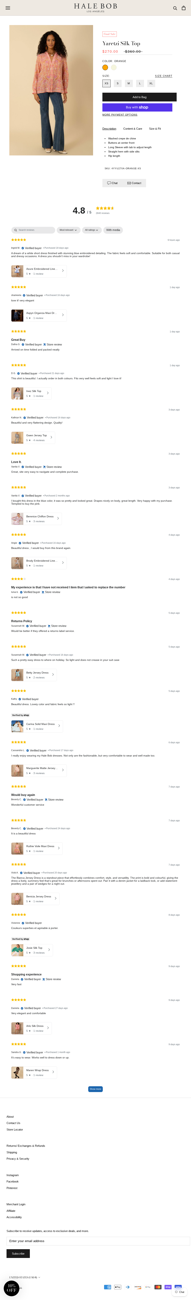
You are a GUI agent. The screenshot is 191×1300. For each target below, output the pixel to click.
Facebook (13, 1181)
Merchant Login (16, 1204)
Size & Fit (155, 128)
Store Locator (15, 1129)
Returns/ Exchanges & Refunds (26, 1145)
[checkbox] (113, 230)
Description (109, 128)
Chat (115, 183)
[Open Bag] (183, 8)
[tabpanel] (95, 661)
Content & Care (132, 128)
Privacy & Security (18, 1158)
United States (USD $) (23, 1277)
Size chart (163, 76)
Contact (136, 183)
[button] (11, 1288)
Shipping (12, 1152)
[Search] (175, 8)
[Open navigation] (8, 8)
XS (106, 83)
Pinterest (12, 1188)
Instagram (13, 1175)
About (10, 1116)
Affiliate (11, 1210)
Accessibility (14, 1217)
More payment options (119, 114)
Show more (95, 1089)
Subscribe (18, 1253)
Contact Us (13, 1123)
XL (151, 83)
